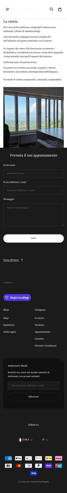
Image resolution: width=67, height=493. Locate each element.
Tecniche (39, 325)
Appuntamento (42, 332)
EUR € (26, 439)
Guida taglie (9, 332)
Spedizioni (8, 325)
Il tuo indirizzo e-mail (15, 182)
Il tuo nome (9, 165)
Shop (6, 318)
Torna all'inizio (11, 260)
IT (43, 439)
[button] (51, 9)
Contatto (39, 339)
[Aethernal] (27, 9)
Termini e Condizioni (45, 346)
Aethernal (25, 482)
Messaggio (9, 199)
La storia (39, 318)
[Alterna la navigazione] (7, 9)
